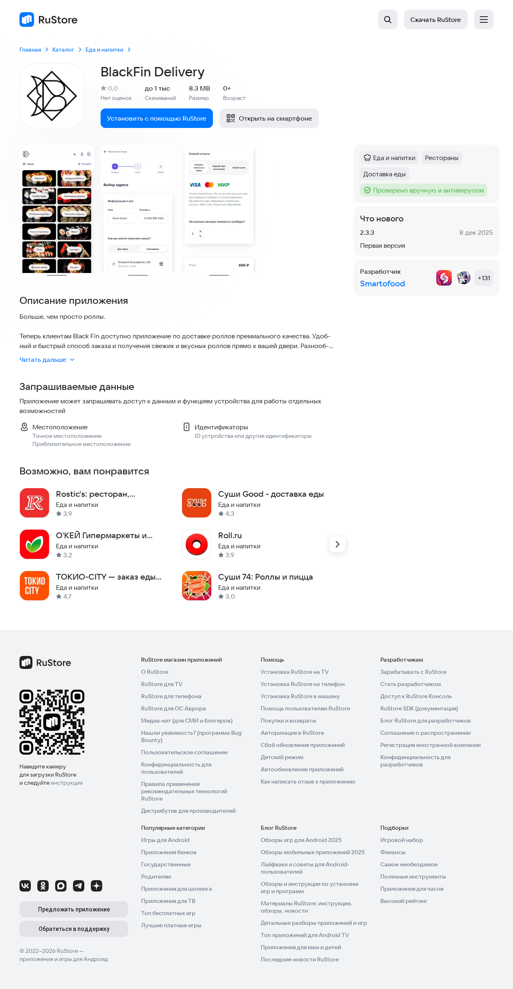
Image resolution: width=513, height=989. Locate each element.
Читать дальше (43, 359)
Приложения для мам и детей (301, 947)
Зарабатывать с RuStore (413, 671)
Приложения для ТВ (168, 901)
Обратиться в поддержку (74, 929)
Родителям (156, 876)
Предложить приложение (74, 909)
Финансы (393, 852)
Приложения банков (169, 852)
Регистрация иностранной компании (430, 745)
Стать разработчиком (410, 684)
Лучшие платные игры (171, 925)
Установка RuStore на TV (295, 671)
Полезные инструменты (413, 876)
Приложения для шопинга (176, 888)
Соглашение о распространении (425, 732)
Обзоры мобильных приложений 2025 (313, 852)
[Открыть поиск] (387, 19)
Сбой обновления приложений (303, 745)
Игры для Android (165, 840)
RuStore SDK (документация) (419, 708)
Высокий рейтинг (403, 901)
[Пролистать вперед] (337, 544)
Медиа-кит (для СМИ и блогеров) (186, 720)
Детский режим (282, 757)
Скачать (435, 19)
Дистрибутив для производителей (188, 810)
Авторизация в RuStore (292, 732)
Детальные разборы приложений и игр (314, 922)
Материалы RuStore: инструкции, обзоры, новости (306, 907)
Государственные (166, 864)
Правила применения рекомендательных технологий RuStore (184, 791)
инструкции (67, 782)
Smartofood (382, 283)
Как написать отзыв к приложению (308, 781)
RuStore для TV (161, 684)
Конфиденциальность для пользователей (176, 768)
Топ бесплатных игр (168, 913)
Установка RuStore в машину (300, 696)
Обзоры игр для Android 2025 (301, 840)
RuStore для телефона (171, 696)
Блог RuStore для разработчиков (425, 720)
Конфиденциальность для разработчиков (415, 760)
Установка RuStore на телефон (303, 684)
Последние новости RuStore (300, 959)
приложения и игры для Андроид (63, 959)
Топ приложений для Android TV (305, 935)
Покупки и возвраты (288, 720)
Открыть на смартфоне (275, 118)
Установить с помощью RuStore (156, 118)
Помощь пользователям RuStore (305, 708)
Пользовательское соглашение (184, 752)
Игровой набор (401, 840)
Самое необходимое (409, 864)
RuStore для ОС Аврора (173, 708)
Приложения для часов (412, 888)
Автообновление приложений (302, 769)
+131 (484, 278)
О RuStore (154, 671)
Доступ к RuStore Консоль (416, 696)
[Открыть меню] (484, 19)
